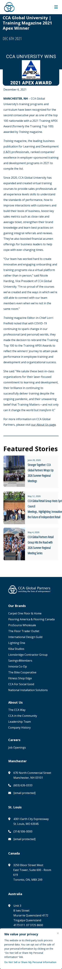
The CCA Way (16, 710)
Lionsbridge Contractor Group (28, 655)
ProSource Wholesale (22, 625)
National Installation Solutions (28, 690)
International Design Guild (25, 637)
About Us (15, 702)
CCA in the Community (22, 716)
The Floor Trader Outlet (23, 631)
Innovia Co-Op (17, 666)
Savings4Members (20, 660)
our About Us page (43, 425)
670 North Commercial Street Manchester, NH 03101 (32, 775)
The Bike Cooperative (22, 672)
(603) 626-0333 (22, 785)
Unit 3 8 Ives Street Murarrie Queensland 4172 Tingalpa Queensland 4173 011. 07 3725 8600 (30, 915)
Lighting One (16, 643)
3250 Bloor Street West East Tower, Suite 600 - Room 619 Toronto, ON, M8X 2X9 (32, 872)
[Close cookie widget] (58, 933)
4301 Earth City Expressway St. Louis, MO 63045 (31, 821)
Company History (19, 727)
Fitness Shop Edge (20, 678)
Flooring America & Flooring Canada (31, 619)
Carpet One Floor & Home (25, 613)
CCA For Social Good (21, 684)
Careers (14, 740)
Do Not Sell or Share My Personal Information (30, 962)
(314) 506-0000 (22, 831)
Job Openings (17, 747)
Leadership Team (19, 722)
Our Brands (17, 606)
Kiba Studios (16, 649)
